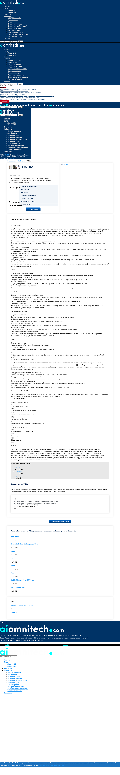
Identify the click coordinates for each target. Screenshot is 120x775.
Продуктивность (14, 18)
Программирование (16, 32)
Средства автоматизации (18, 34)
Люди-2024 (12, 12)
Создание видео (14, 22)
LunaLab (11, 158)
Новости (7, 6)
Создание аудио (14, 28)
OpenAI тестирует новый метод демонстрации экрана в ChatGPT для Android (20, 92)
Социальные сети (27, 198)
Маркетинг (24, 192)
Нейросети (7, 16)
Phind (13, 573)
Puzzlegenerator (18, 471)
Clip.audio (15, 558)
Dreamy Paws (18, 467)
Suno (13, 566)
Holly (16, 476)
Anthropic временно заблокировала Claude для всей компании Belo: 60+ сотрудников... (23, 99)
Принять (35, 765)
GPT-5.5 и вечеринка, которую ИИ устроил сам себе (14, 91)
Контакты (7, 38)
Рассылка (4, 101)
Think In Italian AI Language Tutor (25, 544)
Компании (7, 14)
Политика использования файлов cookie (51, 765)
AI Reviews (15, 537)
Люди (6, 8)
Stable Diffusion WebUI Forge (22, 580)
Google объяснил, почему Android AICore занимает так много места (18, 89)
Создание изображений (17, 26)
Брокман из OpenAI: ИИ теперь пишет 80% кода (13, 94)
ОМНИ (7, 155)
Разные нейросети (15, 36)
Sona (13, 551)
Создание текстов (15, 24)
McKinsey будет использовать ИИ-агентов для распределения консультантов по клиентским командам (27, 96)
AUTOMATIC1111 (18, 587)
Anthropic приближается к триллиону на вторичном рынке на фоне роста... (20, 97)
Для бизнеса (13, 20)
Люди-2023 (12, 10)
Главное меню (12, 161)
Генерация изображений (29, 186)
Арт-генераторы (14, 30)
